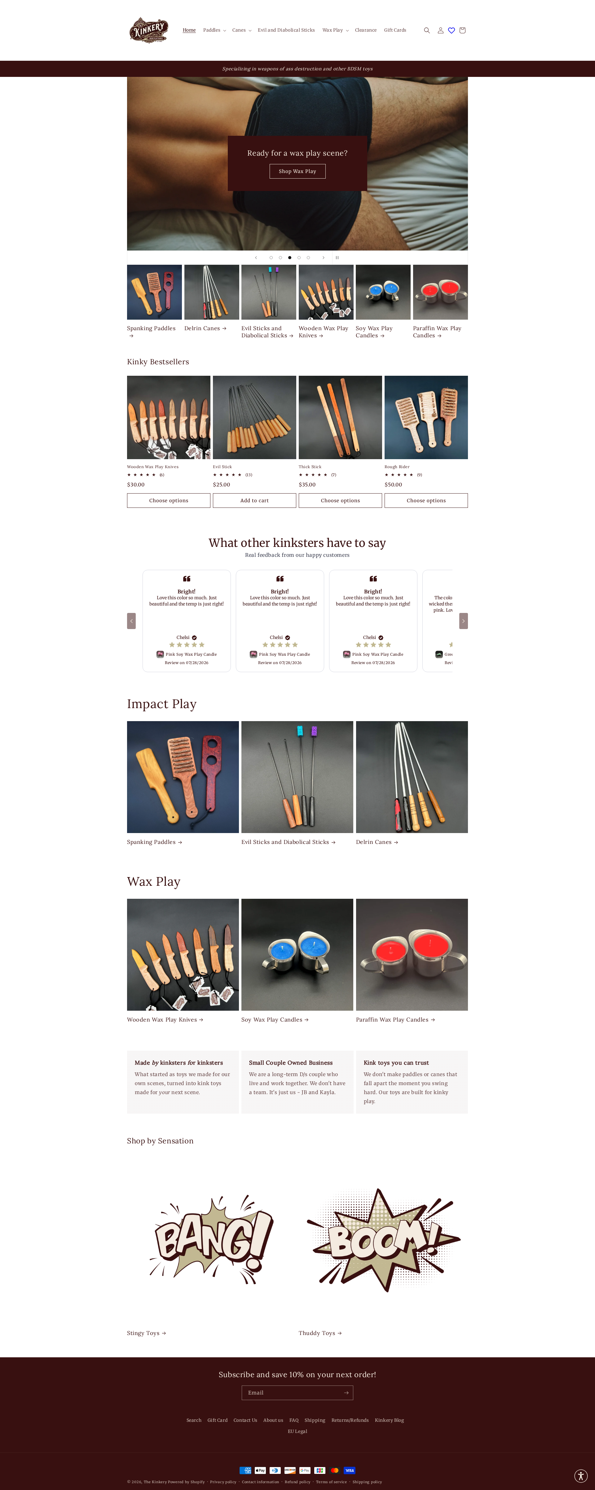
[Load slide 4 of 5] (299, 257)
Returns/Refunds (350, 1420)
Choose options (168, 500)
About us (273, 1420)
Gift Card (217, 1420)
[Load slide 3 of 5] (289, 257)
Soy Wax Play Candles (374, 332)
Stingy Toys (143, 1333)
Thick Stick (310, 466)
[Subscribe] (346, 1393)
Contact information (260, 1481)
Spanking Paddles (151, 328)
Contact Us (246, 1420)
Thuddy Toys (317, 1333)
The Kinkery (155, 1482)
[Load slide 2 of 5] (280, 257)
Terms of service (331, 1481)
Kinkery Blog (389, 1420)
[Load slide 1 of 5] (271, 257)
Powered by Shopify (186, 1482)
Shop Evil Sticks (298, 171)
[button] (214, 30)
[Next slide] (323, 257)
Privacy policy (223, 1481)
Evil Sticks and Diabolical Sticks (264, 332)
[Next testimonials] (463, 621)
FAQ (294, 1420)
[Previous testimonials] (131, 621)
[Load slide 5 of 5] (308, 257)
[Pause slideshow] (339, 257)
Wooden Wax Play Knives (324, 332)
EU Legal (297, 1431)
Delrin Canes (202, 328)
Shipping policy (367, 1481)
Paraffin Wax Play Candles (437, 332)
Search (194, 1420)
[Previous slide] (256, 257)
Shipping (315, 1420)
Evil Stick (222, 466)
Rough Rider (397, 466)
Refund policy (298, 1481)
